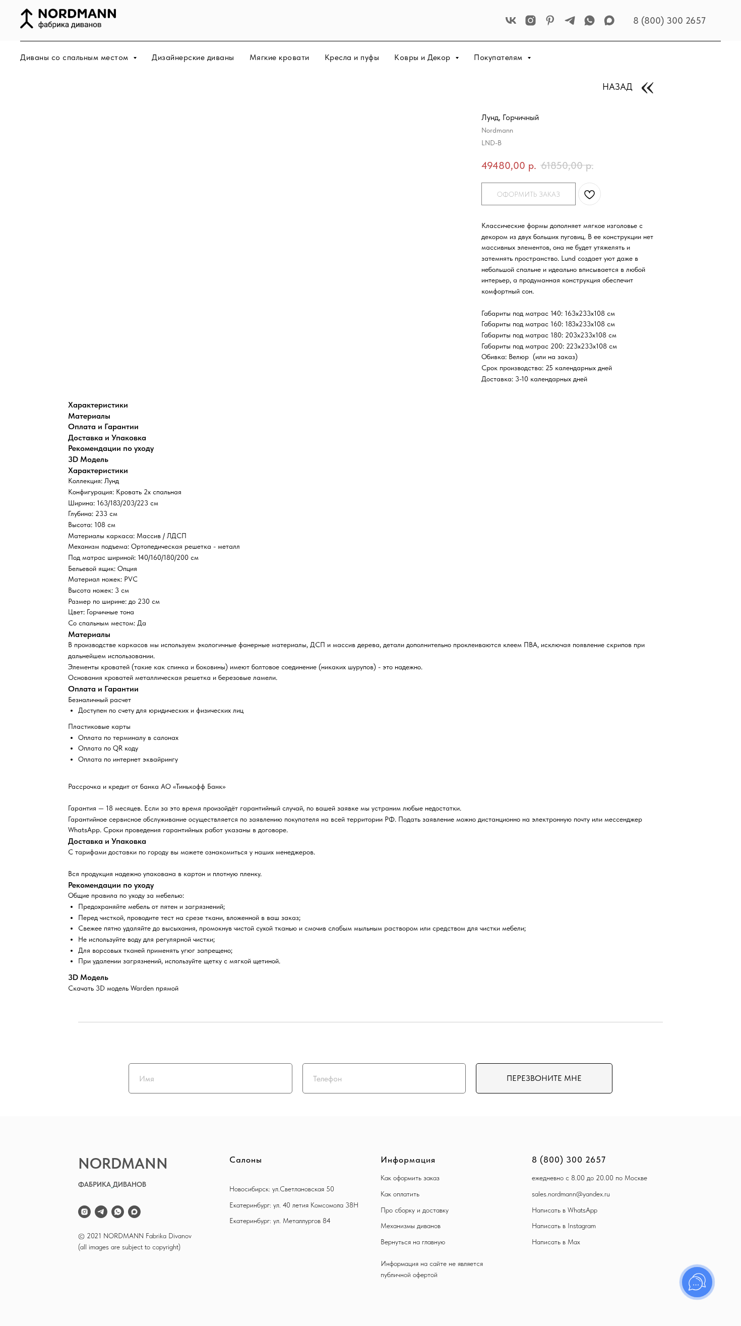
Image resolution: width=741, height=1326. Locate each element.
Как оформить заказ (410, 1178)
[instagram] (530, 20)
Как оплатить (400, 1194)
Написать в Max (556, 1242)
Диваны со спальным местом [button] (75, 57)
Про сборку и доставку (415, 1210)
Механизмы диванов (411, 1226)
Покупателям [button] (499, 57)
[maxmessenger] (609, 20)
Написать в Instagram (564, 1226)
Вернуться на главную (413, 1242)
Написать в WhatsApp (564, 1210)
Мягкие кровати (280, 57)
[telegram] (570, 20)
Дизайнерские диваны (193, 57)
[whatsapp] (589, 20)
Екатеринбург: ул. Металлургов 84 (280, 1221)
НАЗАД (617, 86)
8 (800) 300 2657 (669, 20)
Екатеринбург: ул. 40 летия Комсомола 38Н (293, 1205)
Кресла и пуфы (352, 57)
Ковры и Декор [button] (423, 57)
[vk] (511, 20)
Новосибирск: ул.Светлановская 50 (281, 1189)
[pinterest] (550, 20)
